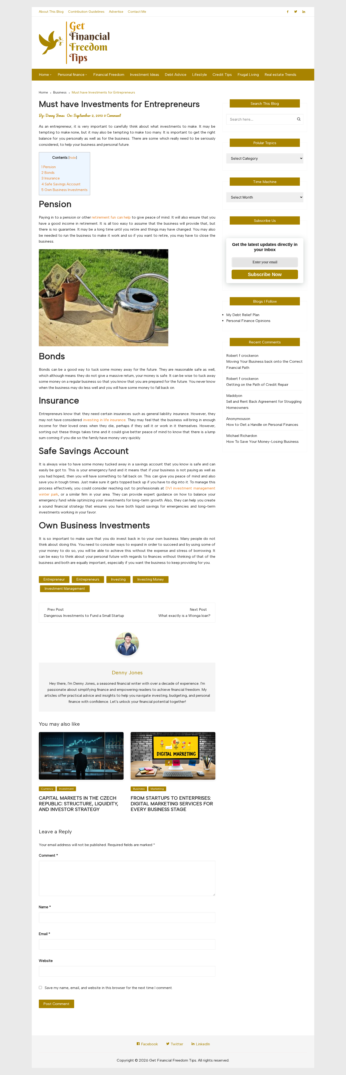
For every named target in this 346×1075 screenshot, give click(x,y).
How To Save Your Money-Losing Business (262, 441)
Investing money (150, 579)
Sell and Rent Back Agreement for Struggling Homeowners (264, 404)
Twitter (176, 1044)
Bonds (48, 173)
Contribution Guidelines (86, 12)
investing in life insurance (104, 420)
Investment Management (65, 588)
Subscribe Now (265, 274)
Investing (118, 579)
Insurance (50, 178)
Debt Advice (175, 74)
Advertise (116, 12)
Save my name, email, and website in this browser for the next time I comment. (109, 988)
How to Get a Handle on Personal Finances (262, 424)
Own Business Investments (64, 190)
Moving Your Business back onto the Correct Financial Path (264, 364)
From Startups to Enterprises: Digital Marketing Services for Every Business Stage (172, 803)
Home (44, 74)
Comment (48, 855)
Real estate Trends (280, 74)
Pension (48, 167)
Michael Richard (239, 435)
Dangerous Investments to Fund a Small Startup (84, 615)
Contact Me (137, 12)
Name (45, 907)
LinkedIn (202, 1044)
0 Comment (112, 115)
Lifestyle (199, 74)
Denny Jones (55, 115)
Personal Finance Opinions (248, 320)
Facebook (149, 1044)
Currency (47, 788)
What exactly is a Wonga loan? (184, 615)
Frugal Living (248, 74)
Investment (66, 788)
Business (139, 788)
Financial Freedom (108, 74)
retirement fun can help (111, 217)
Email (44, 934)
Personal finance (71, 74)
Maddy (232, 395)
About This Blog (51, 12)
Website (46, 961)
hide (72, 157)
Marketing (157, 788)
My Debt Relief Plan (242, 315)
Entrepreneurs (87, 579)
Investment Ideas (144, 74)
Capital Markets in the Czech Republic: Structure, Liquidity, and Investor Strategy (78, 803)
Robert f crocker (240, 355)
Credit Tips (222, 74)
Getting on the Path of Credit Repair (257, 384)
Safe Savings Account (60, 184)
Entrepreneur (54, 579)
